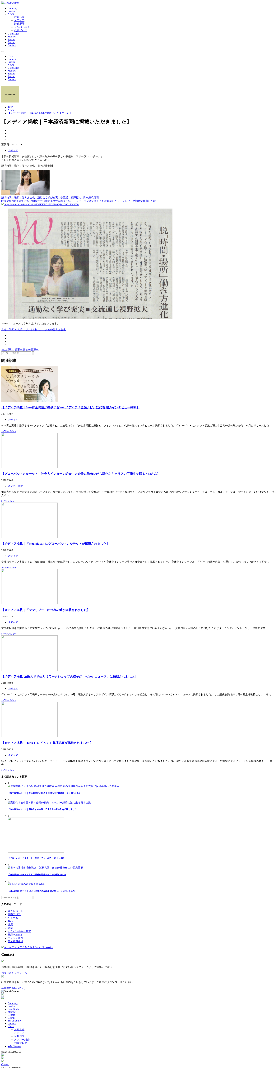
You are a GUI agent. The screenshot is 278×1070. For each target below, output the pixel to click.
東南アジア (14, 914)
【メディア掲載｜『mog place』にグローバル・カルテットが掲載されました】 (55, 543)
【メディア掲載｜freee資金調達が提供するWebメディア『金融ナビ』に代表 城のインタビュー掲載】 (70, 407)
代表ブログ (20, 30)
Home (11, 56)
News (11, 14)
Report (11, 39)
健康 (10, 924)
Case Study (13, 33)
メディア (19, 20)
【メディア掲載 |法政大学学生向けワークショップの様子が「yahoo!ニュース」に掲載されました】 (69, 676)
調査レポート (15, 911)
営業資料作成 (15, 941)
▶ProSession (14, 1046)
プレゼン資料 (15, 938)
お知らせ (19, 17)
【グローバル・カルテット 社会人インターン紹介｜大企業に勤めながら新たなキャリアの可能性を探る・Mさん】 (80, 473)
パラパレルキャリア (19, 931)
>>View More (8, 431)
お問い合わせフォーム (14, 973)
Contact (12, 45)
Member (12, 36)
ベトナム (13, 917)
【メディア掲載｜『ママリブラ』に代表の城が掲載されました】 (45, 610)
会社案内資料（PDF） (14, 988)
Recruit (11, 42)
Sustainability (14, 1020)
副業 (10, 928)
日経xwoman (15, 934)
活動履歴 (19, 23)
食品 (10, 921)
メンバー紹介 (22, 27)
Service (11, 11)
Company (13, 8)
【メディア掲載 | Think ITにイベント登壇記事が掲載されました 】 (47, 743)
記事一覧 (20, 349)
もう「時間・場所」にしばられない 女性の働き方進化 (33, 329)
